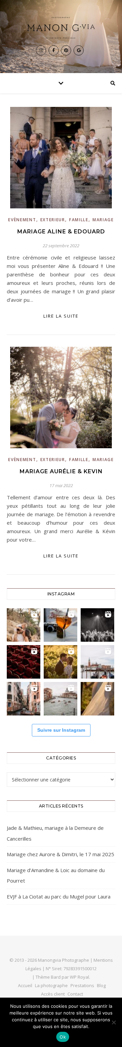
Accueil (25, 985)
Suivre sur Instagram (61, 730)
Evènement (22, 220)
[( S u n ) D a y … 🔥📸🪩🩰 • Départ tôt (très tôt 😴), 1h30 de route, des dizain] (23, 662)
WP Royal (79, 977)
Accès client (53, 994)
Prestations (82, 985)
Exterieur (52, 220)
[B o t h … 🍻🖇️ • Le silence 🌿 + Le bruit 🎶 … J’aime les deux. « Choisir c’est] (23, 625)
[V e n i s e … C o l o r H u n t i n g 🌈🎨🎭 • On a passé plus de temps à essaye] (60, 625)
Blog (101, 985)
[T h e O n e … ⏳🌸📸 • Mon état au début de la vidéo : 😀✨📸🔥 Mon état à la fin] (60, 662)
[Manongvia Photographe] (61, 28)
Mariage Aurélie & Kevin (61, 471)
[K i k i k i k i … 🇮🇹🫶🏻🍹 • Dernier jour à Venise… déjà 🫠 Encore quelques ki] (97, 662)
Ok (63, 1037)
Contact (75, 994)
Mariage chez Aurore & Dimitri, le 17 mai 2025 (60, 854)
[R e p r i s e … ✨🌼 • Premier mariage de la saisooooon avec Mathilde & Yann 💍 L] (97, 698)
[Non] (113, 1022)
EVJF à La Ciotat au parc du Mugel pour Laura (58, 896)
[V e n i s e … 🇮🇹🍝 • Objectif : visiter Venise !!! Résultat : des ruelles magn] (60, 698)
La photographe (51, 985)
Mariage (103, 220)
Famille (78, 220)
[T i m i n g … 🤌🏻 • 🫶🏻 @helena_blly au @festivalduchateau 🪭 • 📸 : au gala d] (97, 625)
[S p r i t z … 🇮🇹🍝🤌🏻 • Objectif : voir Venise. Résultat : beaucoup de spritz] (23, 698)
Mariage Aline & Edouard (61, 231)
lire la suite (61, 316)
